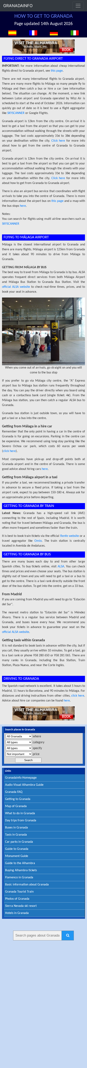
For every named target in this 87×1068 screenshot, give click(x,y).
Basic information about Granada (27, 884)
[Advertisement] (43, 1003)
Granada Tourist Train (19, 891)
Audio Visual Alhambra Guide (24, 785)
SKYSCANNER (15, 113)
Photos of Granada (17, 899)
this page (57, 70)
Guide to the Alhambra (20, 863)
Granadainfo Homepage (21, 777)
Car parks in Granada (19, 842)
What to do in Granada (20, 813)
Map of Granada (16, 806)
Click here (58, 140)
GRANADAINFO (18, 5)
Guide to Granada (16, 849)
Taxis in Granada (16, 834)
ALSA (61, 566)
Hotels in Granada (17, 913)
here (23, 206)
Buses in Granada (16, 827)
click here (9, 451)
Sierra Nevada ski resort (21, 906)
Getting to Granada (17, 799)
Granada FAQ (13, 792)
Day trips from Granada (20, 820)
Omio (38, 541)
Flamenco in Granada (19, 877)
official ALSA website (16, 287)
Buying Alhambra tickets (21, 870)
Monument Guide (16, 856)
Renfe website (69, 536)
